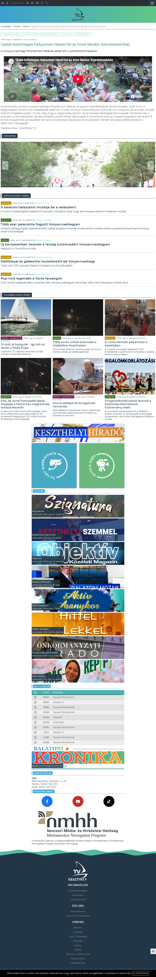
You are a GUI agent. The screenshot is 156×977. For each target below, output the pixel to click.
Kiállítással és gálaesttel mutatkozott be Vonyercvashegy (48, 261)
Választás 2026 (78, 963)
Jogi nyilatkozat (77, 899)
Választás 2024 (78, 958)
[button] (5, 165)
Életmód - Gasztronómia (78, 954)
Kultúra (6, 203)
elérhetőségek (43, 773)
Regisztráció (17, 3)
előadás (66, 34)
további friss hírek (17, 294)
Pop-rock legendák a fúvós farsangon (31, 278)
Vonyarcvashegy (12, 34)
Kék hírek (78, 941)
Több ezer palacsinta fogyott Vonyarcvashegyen (40, 224)
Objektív (57, 717)
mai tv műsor (42, 686)
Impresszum (78, 895)
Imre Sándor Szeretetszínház (41, 34)
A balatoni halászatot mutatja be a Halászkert (38, 207)
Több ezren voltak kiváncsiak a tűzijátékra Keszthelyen (74, 343)
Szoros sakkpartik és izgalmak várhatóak (74, 404)
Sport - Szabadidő (11, 338)
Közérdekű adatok (77, 890)
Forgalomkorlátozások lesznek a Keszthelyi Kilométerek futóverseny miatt (128, 404)
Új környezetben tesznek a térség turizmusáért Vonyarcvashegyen (55, 244)
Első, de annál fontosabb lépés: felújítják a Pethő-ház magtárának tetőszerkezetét (25, 404)
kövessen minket (44, 791)
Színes (26, 26)
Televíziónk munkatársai (78, 916)
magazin (39, 491)
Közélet (6, 220)
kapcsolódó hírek (16, 195)
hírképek (10, 135)
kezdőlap (6, 26)
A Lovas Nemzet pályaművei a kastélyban (126, 343)
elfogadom (140, 973)
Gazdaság (78, 932)
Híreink (16, 26)
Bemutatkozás (78, 911)
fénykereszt (83, 34)
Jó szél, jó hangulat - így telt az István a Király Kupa (23, 346)
